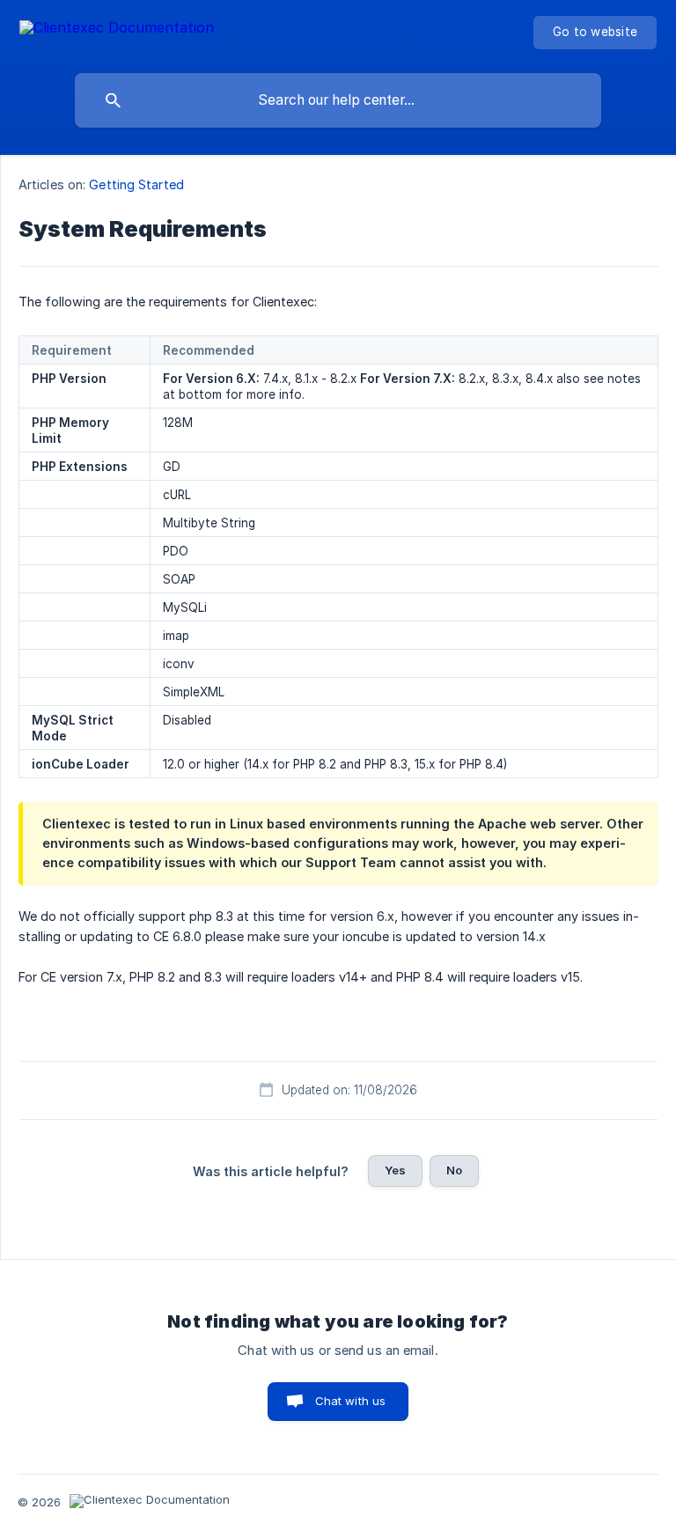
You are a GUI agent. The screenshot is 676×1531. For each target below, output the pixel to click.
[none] (116, 30)
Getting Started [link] (136, 184)
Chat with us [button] (350, 1401)
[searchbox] (338, 100)
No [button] (454, 1170)
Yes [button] (395, 1170)
